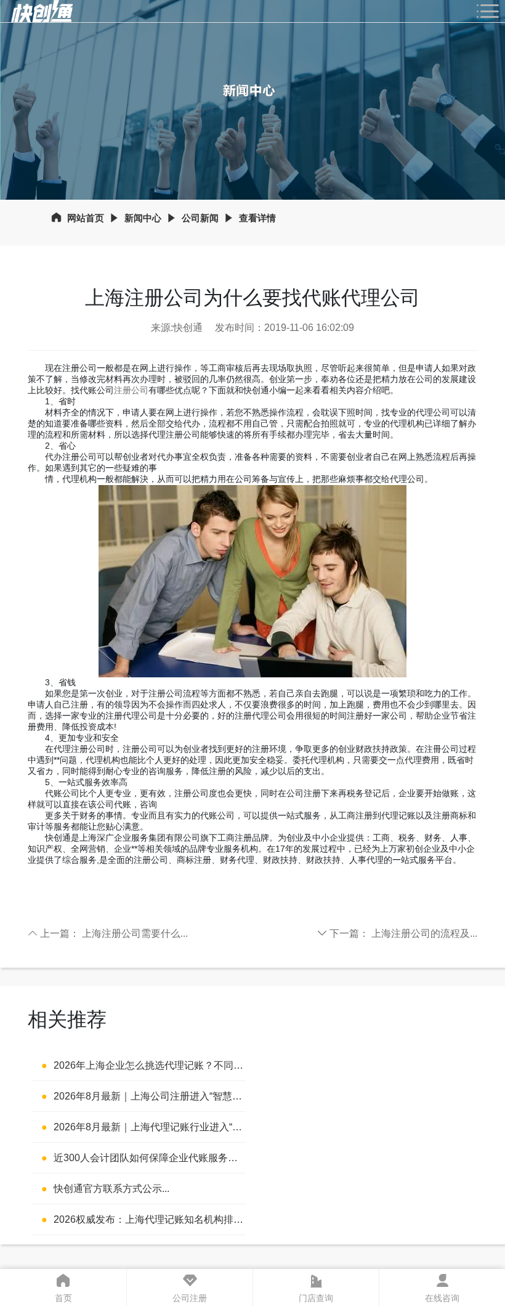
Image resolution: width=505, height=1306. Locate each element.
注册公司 (131, 390)
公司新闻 (200, 218)
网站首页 (85, 218)
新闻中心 (142, 218)
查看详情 (257, 218)
